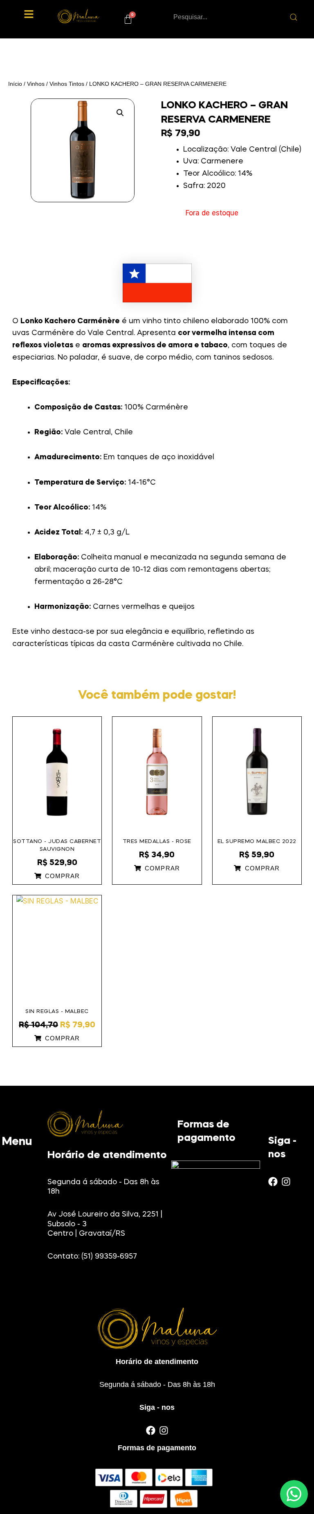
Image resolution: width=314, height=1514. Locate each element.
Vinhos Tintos (66, 84)
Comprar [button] (62, 876)
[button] (29, 14)
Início (15, 84)
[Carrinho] (128, 19)
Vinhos (36, 84)
